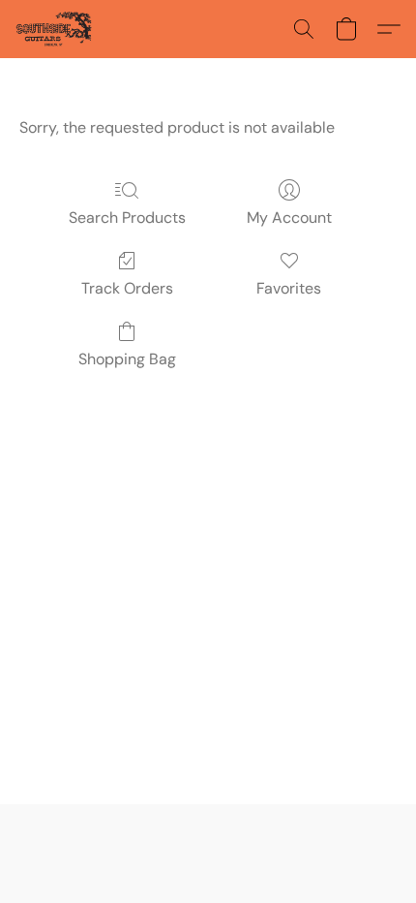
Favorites (288, 288)
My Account (289, 217)
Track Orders (127, 288)
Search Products (127, 217)
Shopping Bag (127, 359)
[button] (55, 29)
